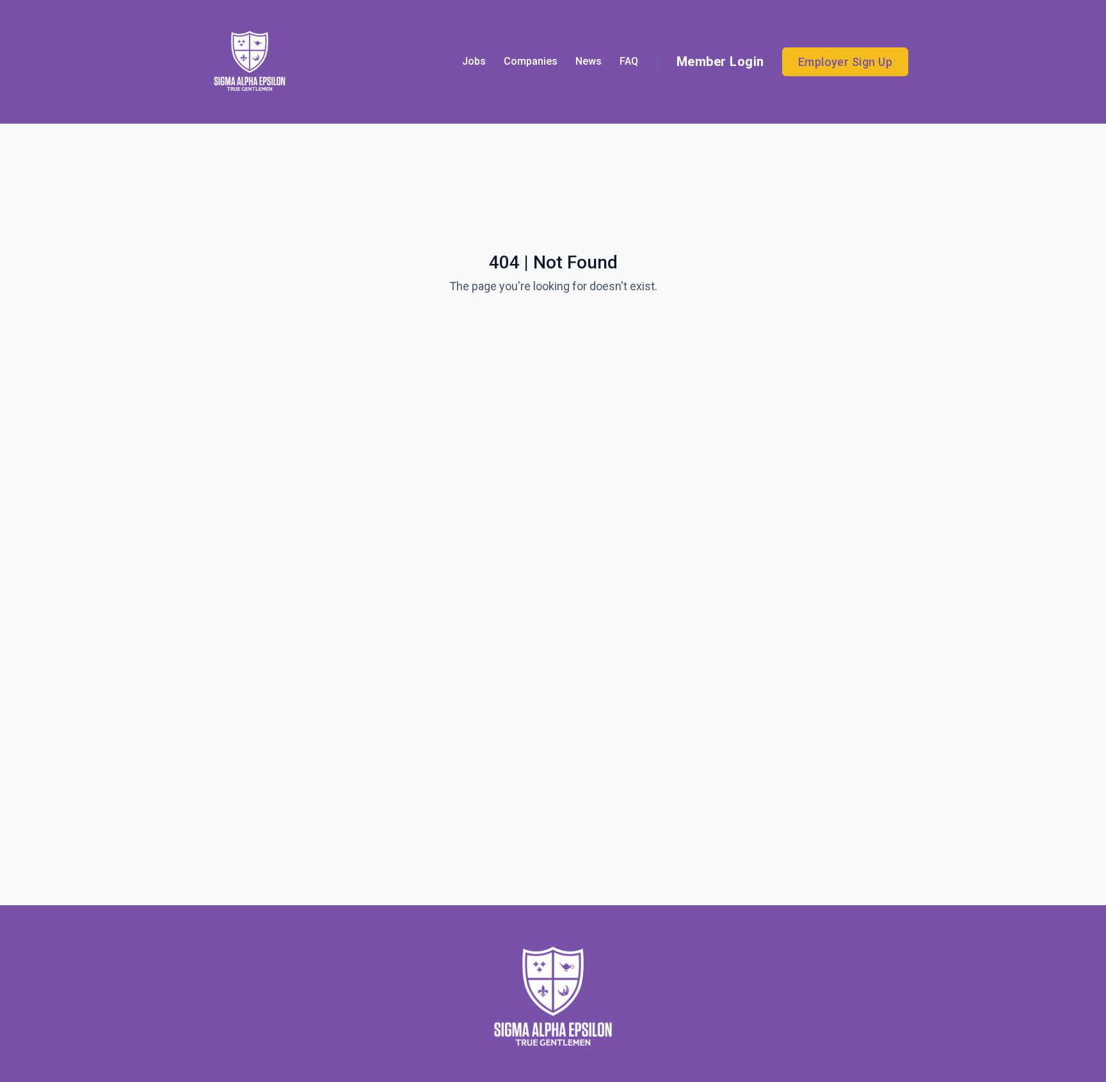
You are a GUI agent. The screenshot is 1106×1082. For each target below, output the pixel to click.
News (588, 61)
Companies (530, 61)
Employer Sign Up (845, 62)
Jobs (474, 61)
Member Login (720, 61)
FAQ (629, 61)
